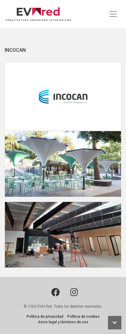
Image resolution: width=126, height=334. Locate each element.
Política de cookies (83, 316)
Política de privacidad (45, 316)
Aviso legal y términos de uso (63, 322)
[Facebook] (55, 292)
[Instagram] (74, 292)
